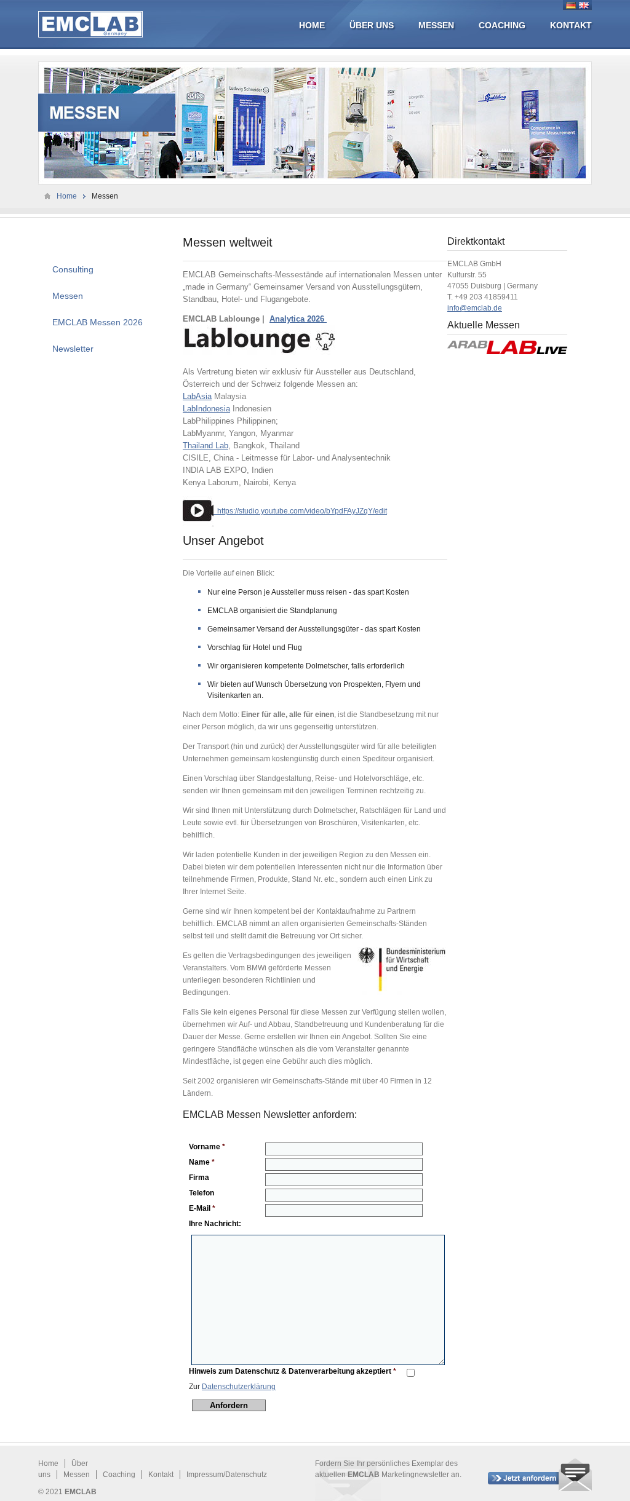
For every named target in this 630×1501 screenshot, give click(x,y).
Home (312, 25)
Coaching (502, 25)
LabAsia (197, 396)
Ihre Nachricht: (215, 1223)
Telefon (201, 1193)
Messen (436, 25)
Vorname (207, 1147)
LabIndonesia (206, 408)
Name (202, 1162)
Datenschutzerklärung (239, 1386)
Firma (199, 1177)
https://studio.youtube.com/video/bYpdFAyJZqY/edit (300, 511)
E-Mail (202, 1208)
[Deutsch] (571, 5)
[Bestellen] (540, 1474)
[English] (584, 5)
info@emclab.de (474, 308)
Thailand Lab (205, 445)
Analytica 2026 (298, 318)
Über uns (371, 25)
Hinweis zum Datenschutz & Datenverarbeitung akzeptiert (292, 1371)
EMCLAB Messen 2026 (97, 322)
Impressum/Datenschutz (226, 1474)
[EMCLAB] (90, 24)
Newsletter (73, 349)
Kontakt (571, 25)
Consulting (73, 269)
